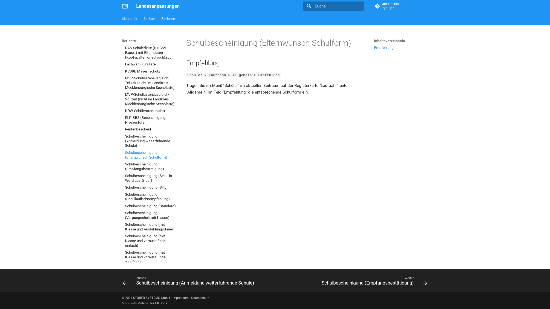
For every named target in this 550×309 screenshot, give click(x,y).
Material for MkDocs (152, 303)
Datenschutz (200, 298)
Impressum (181, 298)
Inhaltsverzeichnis (389, 41)
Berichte (168, 19)
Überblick (129, 19)
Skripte (149, 19)
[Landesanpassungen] (125, 6)
